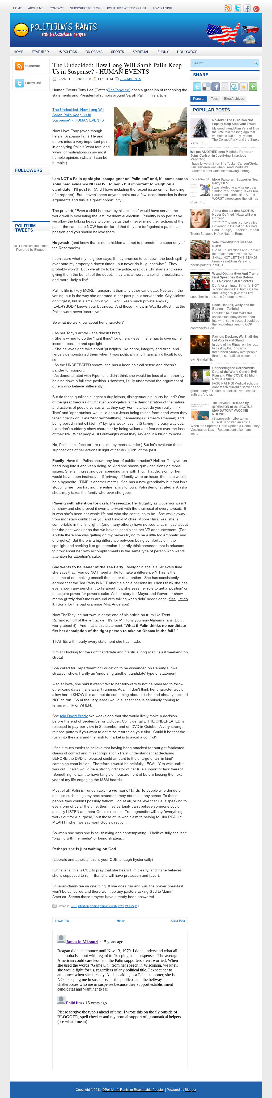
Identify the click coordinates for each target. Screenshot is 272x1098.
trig (137, 906)
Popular (199, 99)
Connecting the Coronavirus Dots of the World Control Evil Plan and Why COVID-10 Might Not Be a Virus (234, 373)
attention (83, 906)
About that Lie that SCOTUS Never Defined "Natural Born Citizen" (234, 214)
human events (108, 906)
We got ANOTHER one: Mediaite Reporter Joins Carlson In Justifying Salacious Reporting (221, 155)
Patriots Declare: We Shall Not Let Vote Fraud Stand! (235, 338)
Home (17, 8)
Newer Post (62, 920)
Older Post (178, 920)
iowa (121, 906)
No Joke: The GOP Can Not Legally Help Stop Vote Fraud (234, 122)
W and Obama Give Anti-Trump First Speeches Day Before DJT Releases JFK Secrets (235, 277)
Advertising (162, 8)
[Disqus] (120, 999)
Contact (57, 8)
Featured (40, 52)
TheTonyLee (118, 90)
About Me (35, 8)
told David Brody (74, 716)
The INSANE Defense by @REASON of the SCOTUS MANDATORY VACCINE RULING (232, 408)
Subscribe (33, 66)
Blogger (39, 250)
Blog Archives (234, 99)
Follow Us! (33, 83)
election (94, 906)
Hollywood (187, 52)
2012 (74, 906)
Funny (163, 52)
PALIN (129, 906)
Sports (117, 52)
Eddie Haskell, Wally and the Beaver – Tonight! (233, 307)
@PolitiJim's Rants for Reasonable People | (133, 1090)
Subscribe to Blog (85, 8)
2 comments (130, 79)
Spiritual (141, 52)
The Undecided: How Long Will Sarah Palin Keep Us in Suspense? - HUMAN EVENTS (117, 68)
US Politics (67, 52)
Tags (214, 99)
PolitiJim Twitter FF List (126, 8)
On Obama (94, 52)
